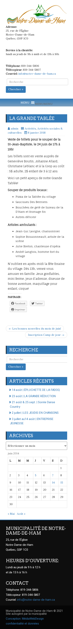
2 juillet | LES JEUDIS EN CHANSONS (35, 413)
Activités (30, 128)
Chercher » (15, 89)
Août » (21, 514)
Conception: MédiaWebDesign (25, 618)
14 (53, 482)
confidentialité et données (22, 623)
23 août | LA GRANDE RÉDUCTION (34, 396)
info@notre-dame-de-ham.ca (37, 73)
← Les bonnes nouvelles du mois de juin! (35, 328)
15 (61, 482)
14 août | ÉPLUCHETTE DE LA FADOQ (36, 390)
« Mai (11, 514)
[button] (44, 104)
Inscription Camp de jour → (46, 335)
